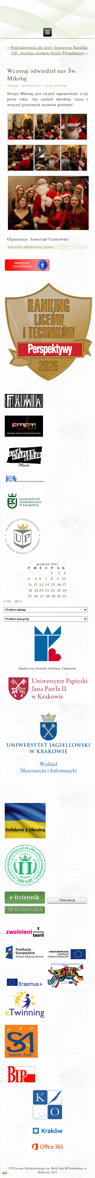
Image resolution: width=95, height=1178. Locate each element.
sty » (18, 601)
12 (36, 584)
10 (64, 579)
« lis (7, 601)
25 (30, 596)
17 (64, 584)
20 (41, 590)
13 (41, 584)
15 (53, 584)
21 (47, 590)
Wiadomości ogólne (39, 247)
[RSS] (5, 1173)
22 (53, 590)
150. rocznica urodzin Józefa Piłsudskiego (47, 52)
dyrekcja (61, 85)
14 (47, 584)
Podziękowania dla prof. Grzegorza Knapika (49, 47)
